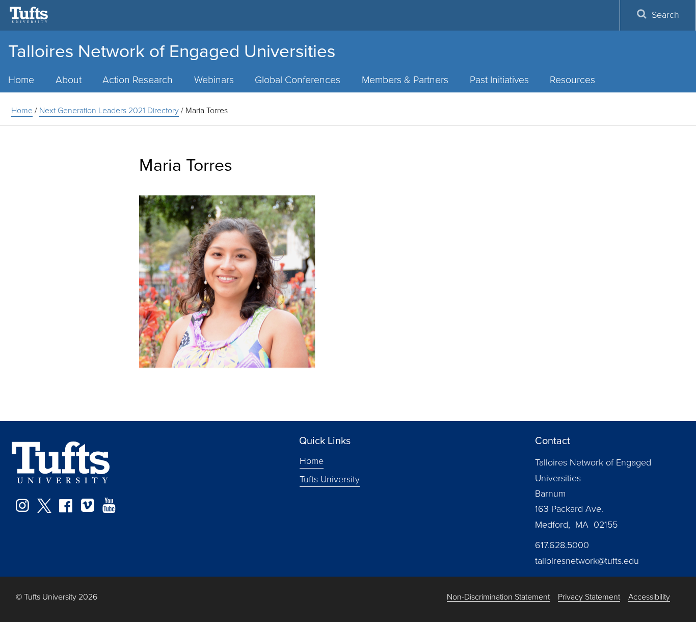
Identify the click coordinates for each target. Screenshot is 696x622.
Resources (572, 79)
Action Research (137, 79)
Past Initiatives (499, 79)
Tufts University (330, 479)
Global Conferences (297, 79)
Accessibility (649, 597)
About (69, 79)
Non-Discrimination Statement (498, 597)
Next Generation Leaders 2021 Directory (109, 110)
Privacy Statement (589, 597)
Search (665, 14)
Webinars (214, 79)
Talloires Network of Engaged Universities (171, 51)
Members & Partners (405, 79)
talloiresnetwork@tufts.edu (587, 560)
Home (22, 110)
